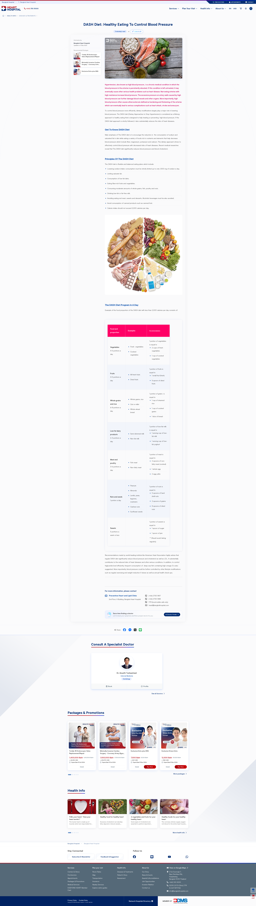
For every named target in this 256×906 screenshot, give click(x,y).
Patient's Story (122, 875)
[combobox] (106, 2)
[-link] (134, 856)
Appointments (72, 878)
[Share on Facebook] (124, 630)
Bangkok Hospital (74, 843)
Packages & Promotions (76, 881)
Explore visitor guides (99, 888)
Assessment (121, 878)
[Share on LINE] (140, 630)
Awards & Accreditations (150, 878)
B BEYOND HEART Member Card (77, 889)
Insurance (95, 881)
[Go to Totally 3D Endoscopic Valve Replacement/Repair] (82, 735)
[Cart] (240, 8)
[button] (233, 8)
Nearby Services (98, 885)
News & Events (147, 875)
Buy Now (150, 767)
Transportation (97, 878)
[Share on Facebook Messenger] (129, 630)
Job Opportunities (148, 881)
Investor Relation (148, 885)
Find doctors (72, 875)
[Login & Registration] (245, 8)
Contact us (146, 888)
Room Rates (96, 872)
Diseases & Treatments (125, 872)
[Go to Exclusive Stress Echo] (174, 735)
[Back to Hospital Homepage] (3, 16)
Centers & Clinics (74, 872)
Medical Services (74, 885)
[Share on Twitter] (135, 630)
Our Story (145, 872)
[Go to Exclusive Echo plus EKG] (143, 735)
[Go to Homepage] (11, 8)
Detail (82, 767)
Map (94, 875)
